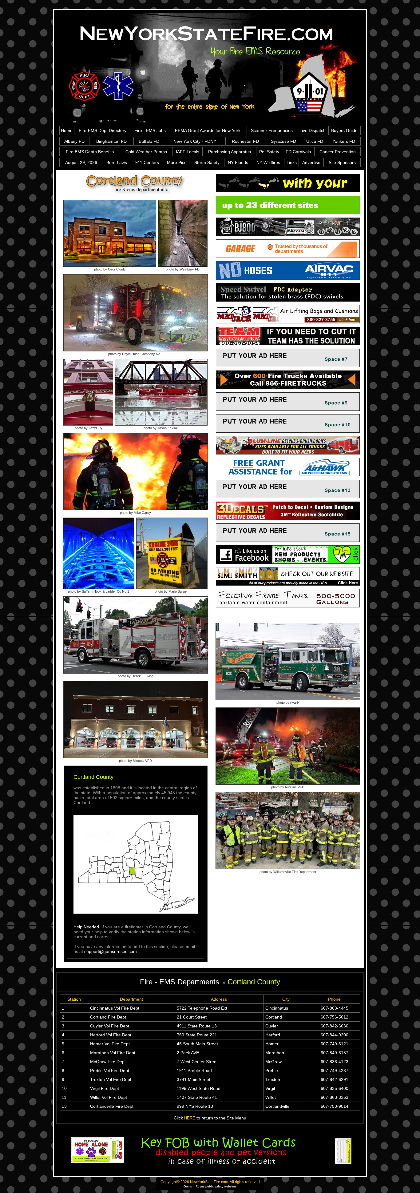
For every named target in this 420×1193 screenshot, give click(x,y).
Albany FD (74, 141)
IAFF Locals (187, 151)
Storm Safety (207, 162)
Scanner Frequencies (272, 130)
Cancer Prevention (337, 151)
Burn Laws (116, 162)
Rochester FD (245, 141)
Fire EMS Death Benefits (90, 151)
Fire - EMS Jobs (150, 130)
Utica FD (314, 141)
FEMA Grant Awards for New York (207, 130)
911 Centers (147, 162)
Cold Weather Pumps (146, 151)
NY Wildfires (268, 162)
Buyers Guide (344, 130)
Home (67, 130)
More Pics (176, 162)
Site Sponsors (342, 162)
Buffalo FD (149, 141)
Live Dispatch (312, 130)
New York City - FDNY (194, 141)
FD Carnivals (298, 151)
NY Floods (238, 162)
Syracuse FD (283, 141)
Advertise (311, 162)
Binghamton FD (111, 141)
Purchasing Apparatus (229, 151)
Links (292, 162)
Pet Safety (269, 151)
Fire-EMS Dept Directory (102, 130)
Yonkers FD (343, 141)
